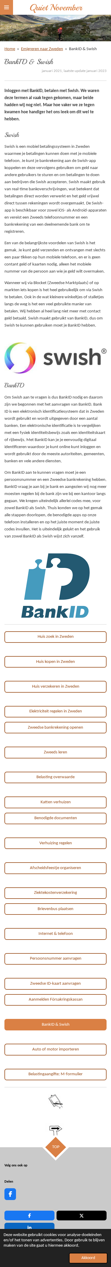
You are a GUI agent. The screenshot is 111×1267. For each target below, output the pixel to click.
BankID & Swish (83, 49)
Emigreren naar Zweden (42, 49)
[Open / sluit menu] (6, 7)
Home (9, 49)
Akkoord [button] (88, 1258)
